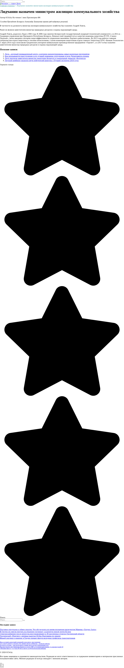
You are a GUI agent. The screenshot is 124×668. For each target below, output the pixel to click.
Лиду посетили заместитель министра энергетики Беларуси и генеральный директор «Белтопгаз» (45, 58)
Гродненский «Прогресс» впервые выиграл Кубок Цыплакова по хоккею (30, 636)
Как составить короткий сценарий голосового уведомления (20, 642)
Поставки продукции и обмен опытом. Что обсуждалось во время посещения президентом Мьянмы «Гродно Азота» (48, 629)
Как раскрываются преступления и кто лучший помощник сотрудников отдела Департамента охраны (47, 56)
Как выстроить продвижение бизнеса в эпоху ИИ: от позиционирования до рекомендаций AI (31, 647)
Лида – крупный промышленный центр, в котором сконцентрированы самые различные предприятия (47, 54)
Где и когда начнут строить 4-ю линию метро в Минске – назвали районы (25, 644)
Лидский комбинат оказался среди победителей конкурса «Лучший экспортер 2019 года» (42, 61)
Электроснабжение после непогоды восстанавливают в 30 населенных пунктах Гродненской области (42, 634)
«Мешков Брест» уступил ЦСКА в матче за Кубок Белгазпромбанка (23, 648)
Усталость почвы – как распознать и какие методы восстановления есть (24, 645)
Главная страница (7, 6)
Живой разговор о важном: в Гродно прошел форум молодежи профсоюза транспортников (37, 638)
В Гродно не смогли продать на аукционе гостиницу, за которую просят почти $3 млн (35, 632)
